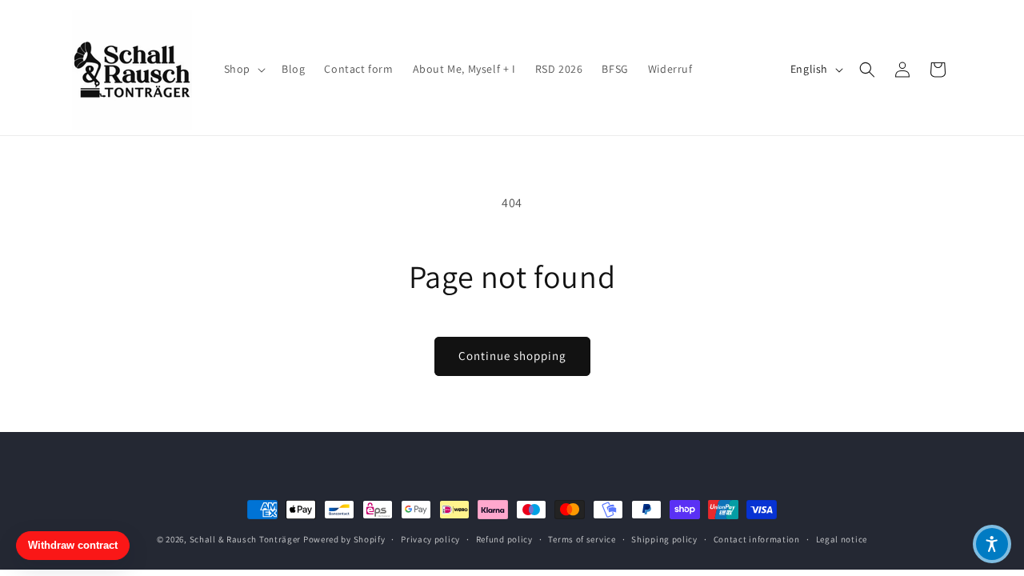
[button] (243, 69)
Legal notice (841, 539)
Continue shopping (512, 355)
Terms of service (581, 539)
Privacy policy (430, 539)
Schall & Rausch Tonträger (246, 539)
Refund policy (504, 539)
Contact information (757, 539)
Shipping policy (664, 539)
